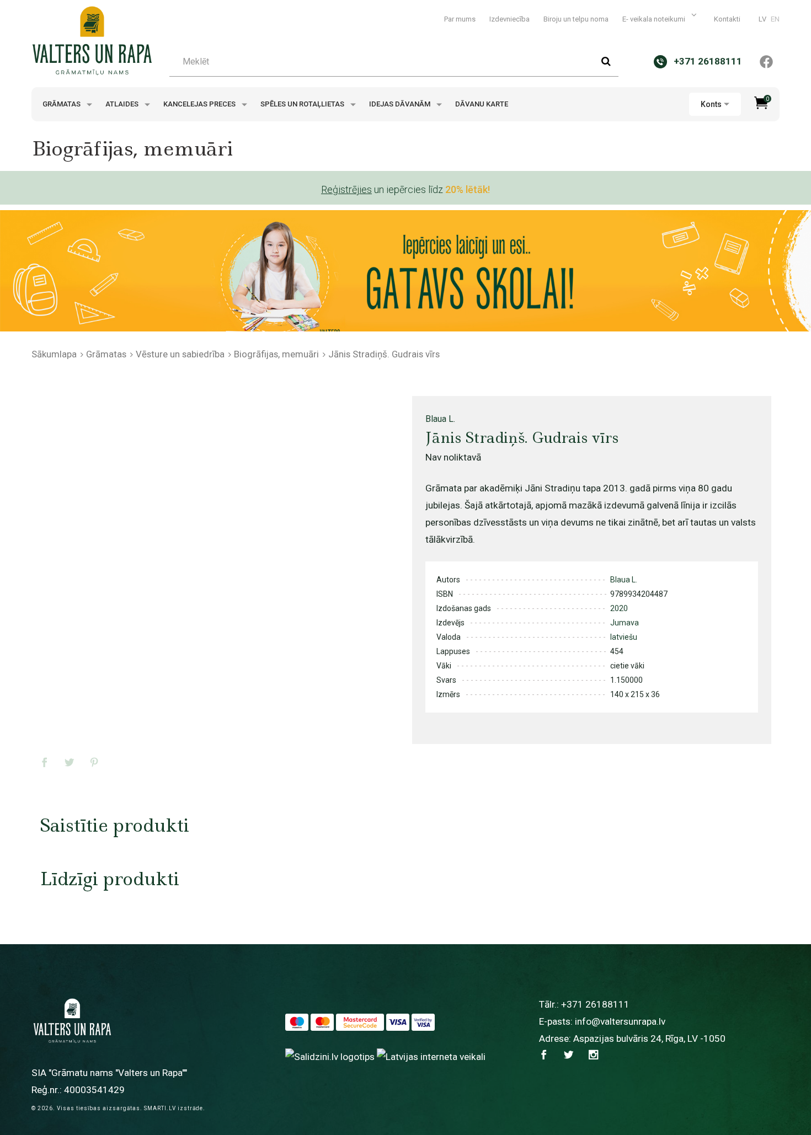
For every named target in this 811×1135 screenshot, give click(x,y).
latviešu (623, 637)
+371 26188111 (595, 1004)
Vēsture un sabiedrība (180, 354)
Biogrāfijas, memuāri (276, 354)
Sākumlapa (54, 354)
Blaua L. (440, 419)
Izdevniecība (509, 19)
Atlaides (122, 104)
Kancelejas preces (200, 104)
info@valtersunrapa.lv (620, 1021)
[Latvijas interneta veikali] (431, 1056)
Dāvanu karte (481, 104)
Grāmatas (62, 104)
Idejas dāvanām (400, 104)
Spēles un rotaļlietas (303, 104)
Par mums (460, 19)
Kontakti (727, 19)
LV (762, 19)
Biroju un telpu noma (576, 19)
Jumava (624, 622)
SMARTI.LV (160, 1108)
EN (775, 19)
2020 (619, 608)
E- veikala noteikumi (654, 19)
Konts (711, 104)
